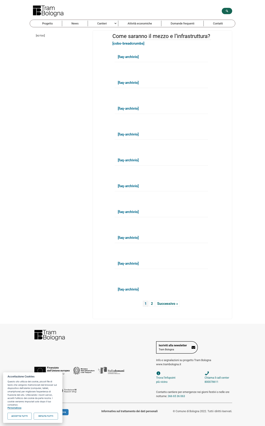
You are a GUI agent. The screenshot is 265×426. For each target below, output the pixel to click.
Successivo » (167, 303)
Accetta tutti (19, 416)
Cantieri (102, 23)
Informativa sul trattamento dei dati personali (129, 411)
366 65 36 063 (176, 396)
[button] (227, 11)
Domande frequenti (182, 23)
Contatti (218, 23)
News (75, 23)
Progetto (47, 23)
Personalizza (14, 407)
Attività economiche (140, 23)
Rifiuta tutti (45, 416)
